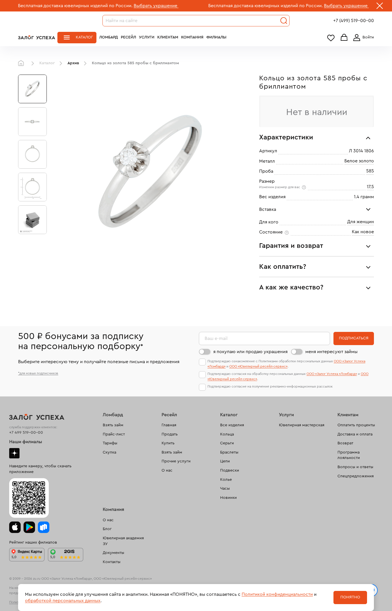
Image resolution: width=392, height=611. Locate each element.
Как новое (363, 231)
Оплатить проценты (356, 425)
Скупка (109, 452)
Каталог (84, 37)
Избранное (331, 37)
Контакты (112, 562)
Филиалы (216, 37)
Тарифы (110, 443)
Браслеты (229, 452)
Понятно (350, 597)
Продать (170, 434)
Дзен (14, 453)
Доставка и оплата (354, 434)
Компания (192, 37)
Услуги (146, 37)
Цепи (225, 461)
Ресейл (128, 37)
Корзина (344, 37)
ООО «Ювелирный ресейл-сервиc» (258, 366)
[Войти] (362, 37)
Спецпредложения (355, 476)
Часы (225, 489)
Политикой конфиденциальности (277, 594)
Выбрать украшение (134, 5)
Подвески (229, 470)
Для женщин (360, 221)
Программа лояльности (348, 455)
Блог (107, 529)
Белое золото (359, 161)
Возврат (345, 443)
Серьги (227, 443)
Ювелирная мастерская (301, 425)
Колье (226, 480)
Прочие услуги (176, 461)
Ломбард (108, 37)
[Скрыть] (379, 6)
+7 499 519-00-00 (26, 433)
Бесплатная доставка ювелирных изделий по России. (244, 5)
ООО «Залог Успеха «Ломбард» (331, 373)
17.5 (370, 186)
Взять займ (113, 425)
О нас (167, 470)
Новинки (228, 498)
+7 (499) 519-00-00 (353, 20)
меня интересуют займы (331, 351)
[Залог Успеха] (36, 37)
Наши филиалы (25, 441)
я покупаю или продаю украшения (250, 351)
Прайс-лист (114, 434)
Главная (22, 63)
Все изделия (232, 425)
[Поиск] (284, 20)
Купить (168, 443)
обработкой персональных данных (62, 600)
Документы (113, 553)
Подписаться (353, 338)
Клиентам (167, 37)
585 (370, 171)
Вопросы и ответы (355, 467)
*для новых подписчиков (38, 373)
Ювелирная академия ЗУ (123, 541)
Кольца (227, 434)
